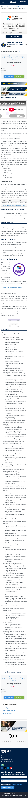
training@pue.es (8, 708)
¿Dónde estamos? (8, 713)
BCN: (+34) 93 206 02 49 (9, 710)
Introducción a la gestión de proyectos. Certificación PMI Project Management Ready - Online (14, 57)
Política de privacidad (7, 795)
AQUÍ (20, 52)
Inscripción (19, 76)
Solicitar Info (15, 36)
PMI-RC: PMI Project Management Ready (12, 287)
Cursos (3, 6)
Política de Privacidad (17, 784)
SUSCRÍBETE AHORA (7, 787)
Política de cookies (17, 795)
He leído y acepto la (12, 784)
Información (9, 76)
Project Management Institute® (12, 6)
